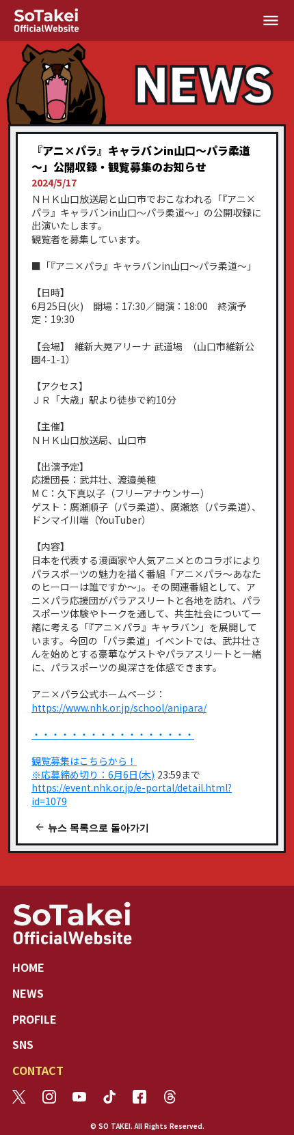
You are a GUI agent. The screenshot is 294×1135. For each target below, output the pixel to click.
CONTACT (38, 1070)
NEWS (28, 993)
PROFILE (34, 1019)
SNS (23, 1044)
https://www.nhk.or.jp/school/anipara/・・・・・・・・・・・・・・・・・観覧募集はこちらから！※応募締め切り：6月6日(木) (118, 741)
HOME (28, 967)
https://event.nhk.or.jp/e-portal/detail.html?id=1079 (131, 794)
